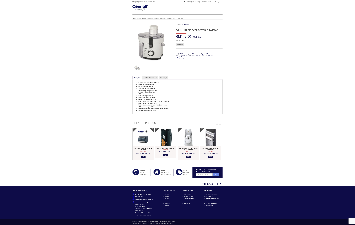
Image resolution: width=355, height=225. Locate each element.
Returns (186, 201)
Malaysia (218, 2)
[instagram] (221, 183)
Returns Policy (209, 205)
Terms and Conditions (211, 194)
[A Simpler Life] (140, 8)
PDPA (160, 223)
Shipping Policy (188, 194)
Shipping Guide (209, 196)
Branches (167, 203)
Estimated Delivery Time (212, 198)
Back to (183, 24)
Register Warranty (194, 1)
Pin (196, 54)
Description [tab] (137, 78)
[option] (143, 144)
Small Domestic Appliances (154, 18)
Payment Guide (210, 201)
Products (167, 196)
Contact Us (187, 203)
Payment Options (188, 196)
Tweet (209, 54)
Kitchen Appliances (140, 18)
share (183, 54)
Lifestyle (167, 198)
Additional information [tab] (150, 78)
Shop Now (207, 1)
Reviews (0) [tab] (163, 78)
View (143, 157)
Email (181, 57)
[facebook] (217, 183)
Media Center (168, 201)
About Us (167, 194)
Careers (167, 205)
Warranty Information (211, 203)
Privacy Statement (167, 223)
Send (216, 174)
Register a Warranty (189, 198)
